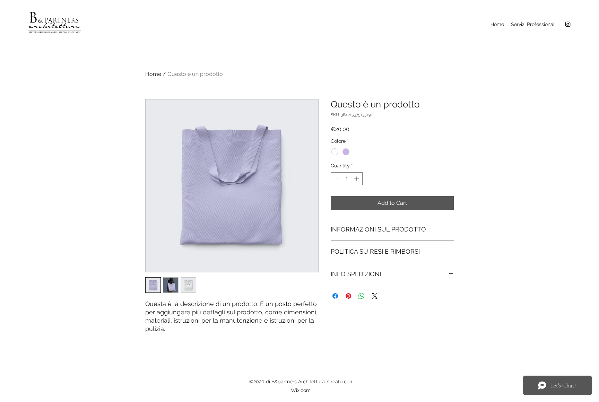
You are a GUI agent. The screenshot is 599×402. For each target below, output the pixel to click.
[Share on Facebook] (335, 296)
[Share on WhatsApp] (361, 296)
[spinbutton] (346, 179)
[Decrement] (336, 179)
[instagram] (567, 24)
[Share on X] (375, 296)
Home (153, 74)
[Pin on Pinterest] (348, 296)
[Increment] (357, 179)
